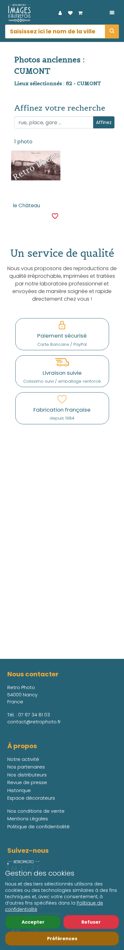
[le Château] (35, 166)
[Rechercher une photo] (112, 31)
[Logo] (18, 13)
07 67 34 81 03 (34, 714)
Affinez (104, 122)
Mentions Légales (27, 818)
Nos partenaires (26, 766)
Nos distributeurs (27, 774)
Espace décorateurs (31, 798)
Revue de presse (27, 782)
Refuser (91, 922)
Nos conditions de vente (36, 811)
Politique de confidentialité (38, 826)
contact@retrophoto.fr (34, 721)
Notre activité (23, 759)
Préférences (62, 938)
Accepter (33, 922)
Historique (19, 790)
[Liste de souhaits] (70, 13)
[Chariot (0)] (80, 13)
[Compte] (60, 13)
